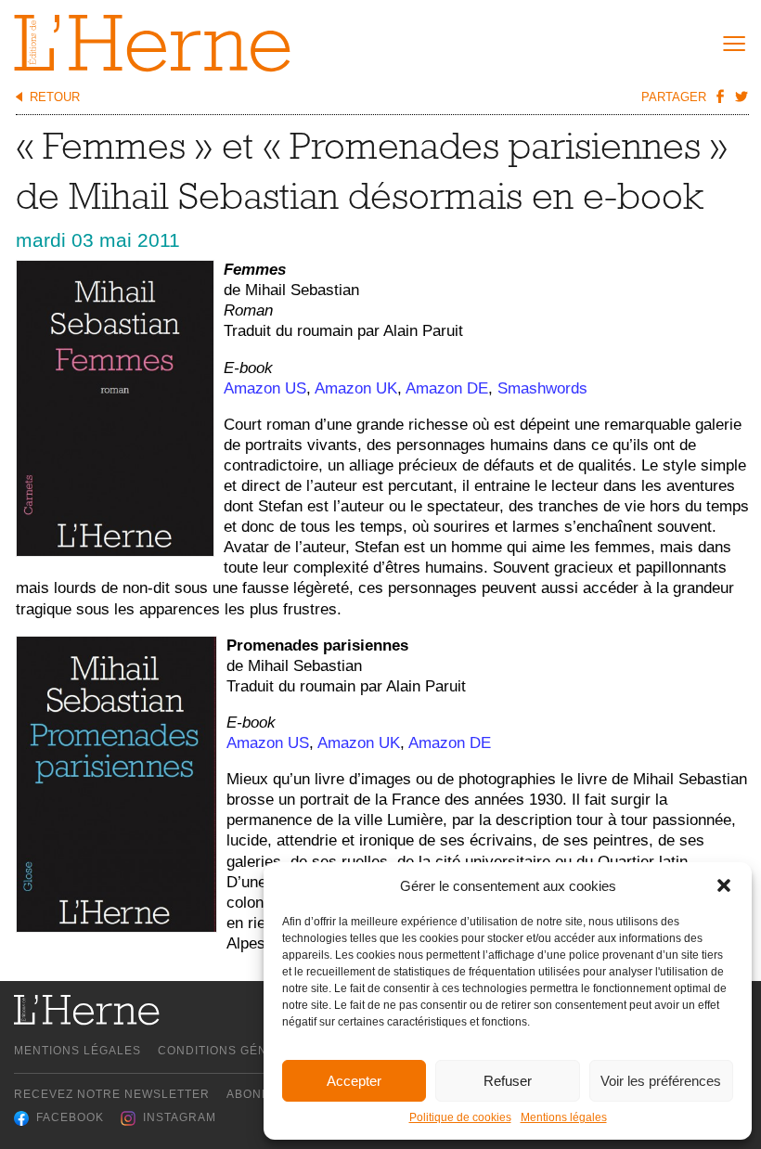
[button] (724, 885)
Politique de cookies (460, 1117)
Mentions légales (564, 1117)
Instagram (179, 1117)
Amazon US (265, 388)
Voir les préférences (660, 1081)
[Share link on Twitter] (740, 95)
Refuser (508, 1081)
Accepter (354, 1081)
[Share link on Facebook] (719, 95)
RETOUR (55, 97)
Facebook (70, 1117)
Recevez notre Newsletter (112, 1094)
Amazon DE (447, 388)
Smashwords (542, 388)
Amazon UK (356, 388)
